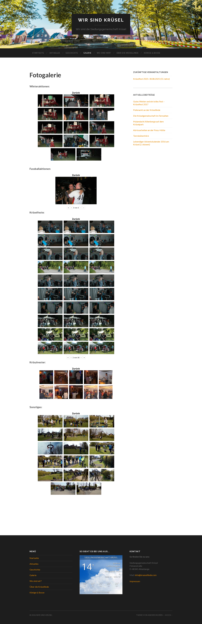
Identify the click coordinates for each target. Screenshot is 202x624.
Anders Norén (155, 615)
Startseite (38, 53)
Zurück (76, 93)
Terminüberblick (141, 135)
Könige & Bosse (152, 53)
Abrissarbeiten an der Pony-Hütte (149, 130)
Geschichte (72, 53)
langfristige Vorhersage (101, 592)
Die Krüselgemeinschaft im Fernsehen (150, 115)
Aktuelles (54, 53)
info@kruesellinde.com (146, 575)
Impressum (135, 581)
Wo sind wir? (104, 53)
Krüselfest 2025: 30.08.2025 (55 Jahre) (151, 78)
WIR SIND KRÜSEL (101, 20)
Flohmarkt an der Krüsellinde (146, 110)
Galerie (87, 53)
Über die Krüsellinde (128, 53)
